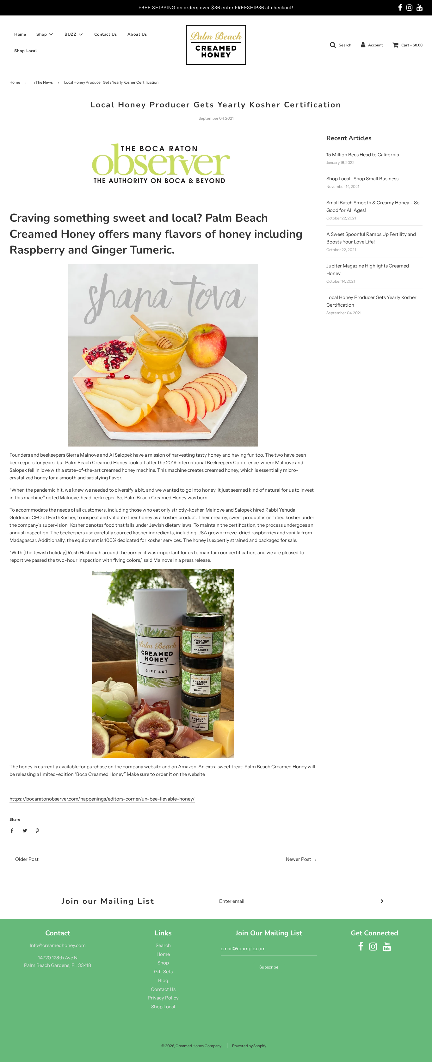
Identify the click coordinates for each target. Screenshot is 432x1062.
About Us (137, 34)
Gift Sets (163, 972)
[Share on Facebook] (13, 830)
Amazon (187, 767)
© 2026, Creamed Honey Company (191, 1045)
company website (142, 767)
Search (163, 945)
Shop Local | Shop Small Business (362, 179)
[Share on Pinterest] (38, 830)
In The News (42, 82)
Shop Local (25, 51)
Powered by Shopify (249, 1045)
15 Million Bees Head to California (362, 155)
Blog (163, 980)
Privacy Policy (163, 998)
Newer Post (298, 859)
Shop (163, 963)
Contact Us (105, 34)
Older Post (27, 859)
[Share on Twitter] (25, 830)
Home (20, 34)
